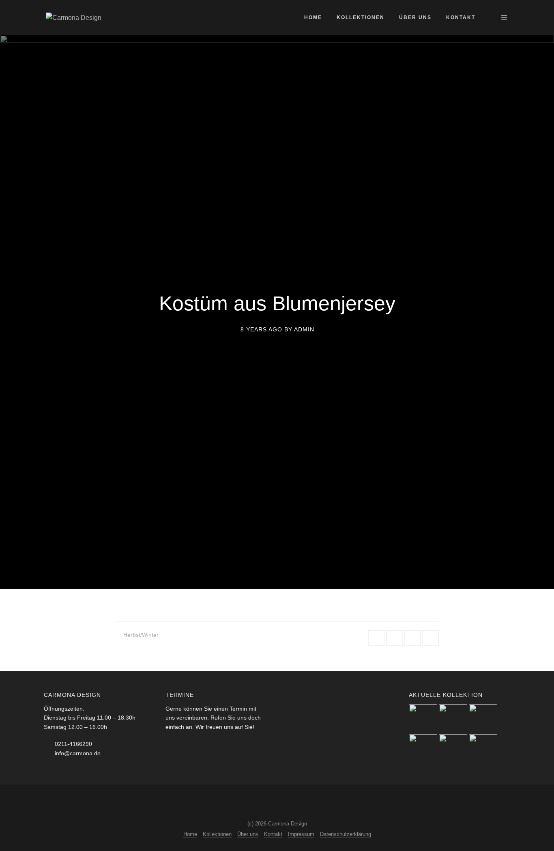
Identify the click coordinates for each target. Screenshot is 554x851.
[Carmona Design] (73, 17)
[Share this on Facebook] (376, 638)
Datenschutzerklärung (345, 834)
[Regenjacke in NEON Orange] (483, 718)
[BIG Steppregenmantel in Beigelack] (483, 748)
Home (313, 17)
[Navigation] (504, 17)
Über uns (415, 17)
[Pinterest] (290, 803)
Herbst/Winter (141, 635)
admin (304, 329)
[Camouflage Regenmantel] (453, 748)
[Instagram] (275, 803)
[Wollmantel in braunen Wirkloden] (423, 718)
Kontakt (460, 17)
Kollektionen (360, 17)
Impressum (301, 834)
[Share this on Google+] (394, 638)
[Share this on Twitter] (412, 638)
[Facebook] (260, 803)
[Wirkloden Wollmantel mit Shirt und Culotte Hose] (423, 748)
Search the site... (489, 17)
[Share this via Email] (430, 638)
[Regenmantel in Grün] (453, 718)
